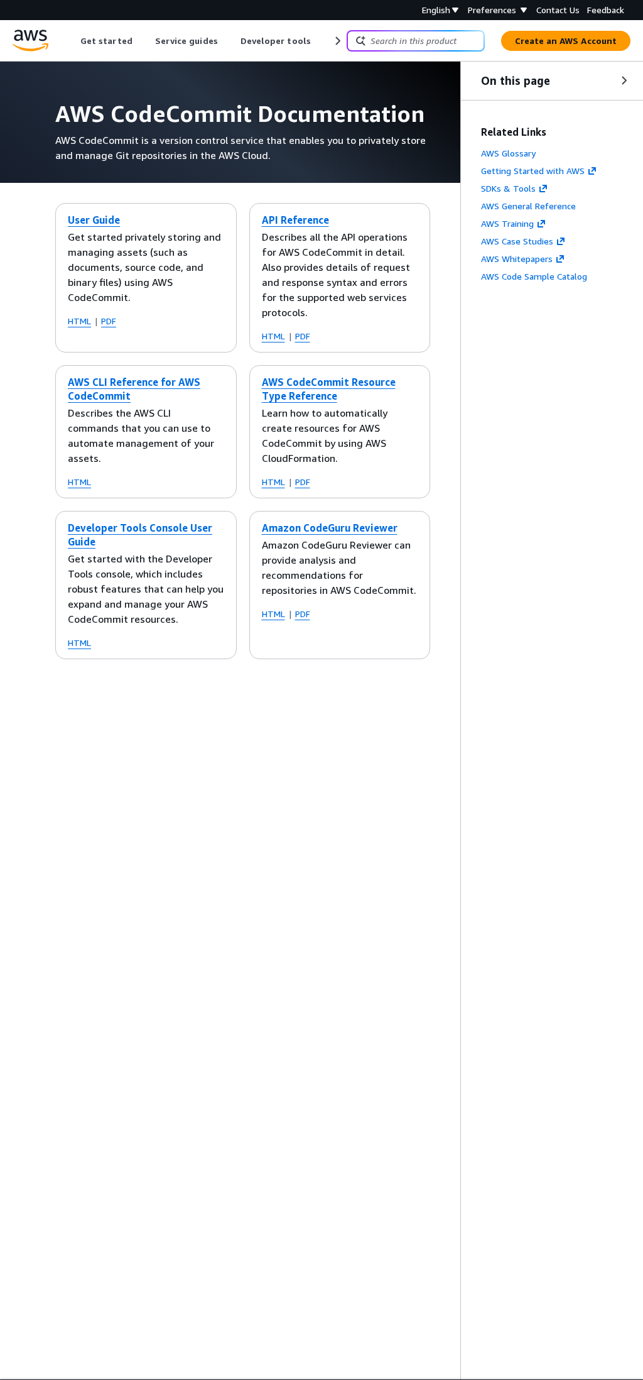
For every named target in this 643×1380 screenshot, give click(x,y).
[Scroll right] (337, 41)
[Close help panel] (624, 80)
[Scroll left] (71, 41)
